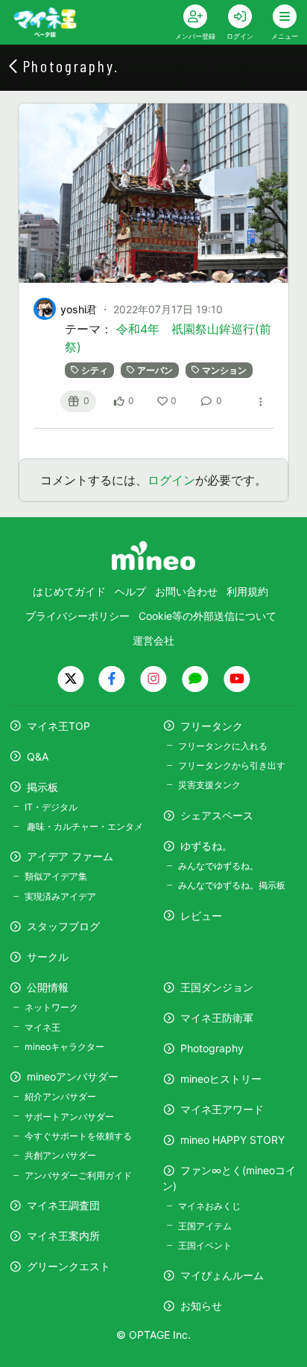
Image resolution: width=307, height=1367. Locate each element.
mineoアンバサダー (72, 1076)
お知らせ (201, 1305)
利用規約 (247, 591)
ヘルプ (130, 591)
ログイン (171, 480)
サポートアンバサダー (69, 1116)
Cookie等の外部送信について (207, 615)
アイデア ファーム (70, 856)
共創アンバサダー (60, 1155)
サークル (48, 956)
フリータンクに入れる (223, 746)
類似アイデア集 (56, 876)
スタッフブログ (63, 926)
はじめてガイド (69, 591)
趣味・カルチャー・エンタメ (84, 826)
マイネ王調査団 (63, 1205)
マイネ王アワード (222, 1109)
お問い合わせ (186, 591)
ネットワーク (51, 1007)
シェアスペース (216, 815)
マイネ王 (42, 1027)
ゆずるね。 (206, 845)
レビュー (201, 915)
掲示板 (42, 787)
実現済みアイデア (60, 896)
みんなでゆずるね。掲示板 (231, 885)
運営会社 (153, 640)
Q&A (37, 756)
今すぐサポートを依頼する (78, 1136)
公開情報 (48, 987)
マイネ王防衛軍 (216, 1017)
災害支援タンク (209, 784)
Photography (212, 1048)
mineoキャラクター (64, 1046)
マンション (224, 370)
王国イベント (205, 1245)
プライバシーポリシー (77, 615)
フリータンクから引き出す (231, 765)
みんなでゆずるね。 (218, 865)
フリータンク (211, 726)
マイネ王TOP (58, 726)
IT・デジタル (51, 807)
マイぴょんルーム (222, 1275)
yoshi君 (78, 309)
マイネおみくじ (209, 1205)
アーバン (155, 370)
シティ (94, 370)
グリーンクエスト (68, 1266)
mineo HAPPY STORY (232, 1139)
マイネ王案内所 (63, 1235)
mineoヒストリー (221, 1078)
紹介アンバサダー (60, 1096)
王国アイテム (205, 1226)
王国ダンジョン (216, 987)
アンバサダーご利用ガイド (78, 1175)
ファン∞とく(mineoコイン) (229, 1178)
